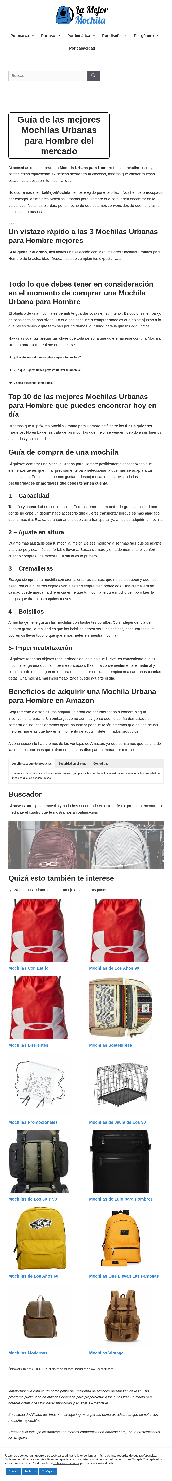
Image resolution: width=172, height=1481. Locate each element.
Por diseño (112, 36)
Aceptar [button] (13, 1471)
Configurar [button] (48, 1471)
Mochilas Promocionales (33, 1122)
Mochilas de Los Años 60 (33, 1276)
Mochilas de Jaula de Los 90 (117, 1122)
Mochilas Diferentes (28, 1045)
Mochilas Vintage (106, 1353)
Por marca (19, 36)
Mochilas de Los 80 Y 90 (32, 1199)
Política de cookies (66, 1463)
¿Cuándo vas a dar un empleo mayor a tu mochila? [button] (47, 357)
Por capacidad (82, 48)
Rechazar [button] (30, 1471)
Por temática (78, 36)
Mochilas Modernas (27, 1353)
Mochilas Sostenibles (110, 1045)
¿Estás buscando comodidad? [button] (34, 382)
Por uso (48, 36)
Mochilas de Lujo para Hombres (121, 1199)
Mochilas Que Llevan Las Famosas (124, 1276)
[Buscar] (93, 76)
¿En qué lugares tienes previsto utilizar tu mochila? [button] (48, 370)
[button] (32, 763)
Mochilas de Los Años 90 (114, 968)
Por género (144, 36)
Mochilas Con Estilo (28, 968)
